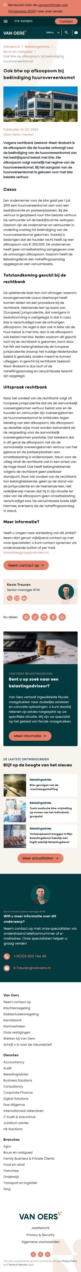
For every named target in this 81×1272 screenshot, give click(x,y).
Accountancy (13, 1062)
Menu (50, 32)
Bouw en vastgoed (17, 1152)
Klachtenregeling (16, 1008)
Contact (66, 21)
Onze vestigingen (16, 1032)
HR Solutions (12, 1129)
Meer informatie (27, 736)
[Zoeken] (67, 33)
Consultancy (13, 1086)
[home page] (40, 1216)
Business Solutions (17, 1080)
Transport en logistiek (20, 1183)
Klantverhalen (14, 1026)
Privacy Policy (69, 1261)
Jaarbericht (41, 1228)
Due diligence (14, 1104)
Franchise (11, 1170)
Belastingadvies (15, 1074)
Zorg (6, 1189)
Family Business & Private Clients (28, 1158)
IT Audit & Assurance (19, 1117)
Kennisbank (12, 1020)
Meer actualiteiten (37, 858)
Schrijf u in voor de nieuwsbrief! (27, 1044)
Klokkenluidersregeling (21, 1014)
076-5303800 (23, 21)
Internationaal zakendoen (23, 1110)
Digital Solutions (15, 1098)
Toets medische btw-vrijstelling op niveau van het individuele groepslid (51, 812)
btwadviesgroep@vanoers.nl (25, 552)
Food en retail (14, 1164)
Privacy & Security (40, 1235)
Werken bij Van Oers (19, 1038)
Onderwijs (11, 1176)
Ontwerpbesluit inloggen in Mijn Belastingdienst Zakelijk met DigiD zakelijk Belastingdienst (51, 838)
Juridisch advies (16, 1123)
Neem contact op (23, 565)
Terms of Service (18, 1264)
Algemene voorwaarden (40, 1242)
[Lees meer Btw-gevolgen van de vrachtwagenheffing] (15, 785)
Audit (7, 1068)
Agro (7, 1146)
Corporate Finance (18, 1092)
